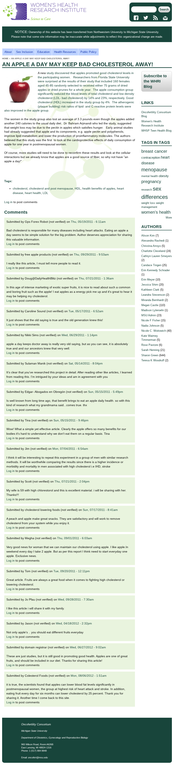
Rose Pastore (149, 344)
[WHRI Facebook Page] (136, 17)
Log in (8, 202)
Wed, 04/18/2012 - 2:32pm (74, 623)
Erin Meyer (148, 279)
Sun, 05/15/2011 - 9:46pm (70, 420)
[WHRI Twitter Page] (145, 17)
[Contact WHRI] (165, 17)
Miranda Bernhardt (152, 300)
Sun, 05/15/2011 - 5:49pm (105, 391)
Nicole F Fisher (150, 320)
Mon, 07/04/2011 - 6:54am (70, 448)
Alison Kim (148, 235)
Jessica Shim (149, 284)
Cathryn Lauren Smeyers (156, 256)
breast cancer (154, 151)
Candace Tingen (151, 265)
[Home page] (44, 19)
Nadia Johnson (150, 325)
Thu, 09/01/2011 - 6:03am (74, 538)
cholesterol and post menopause (51, 188)
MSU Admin (148, 315)
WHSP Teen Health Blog (156, 130)
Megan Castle (149, 305)
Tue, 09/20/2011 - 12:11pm (71, 571)
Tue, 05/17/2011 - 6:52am (86, 311)
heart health (33, 193)
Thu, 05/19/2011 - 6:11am (88, 221)
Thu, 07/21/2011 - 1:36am (96, 278)
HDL (78, 188)
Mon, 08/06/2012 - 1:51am (89, 675)
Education (43, 52)
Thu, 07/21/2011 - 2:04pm (72, 481)
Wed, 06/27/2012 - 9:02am (88, 647)
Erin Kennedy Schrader (155, 270)
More (169, 217)
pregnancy (151, 181)
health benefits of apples (98, 188)
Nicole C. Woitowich (153, 330)
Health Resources (65, 52)
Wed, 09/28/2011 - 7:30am (76, 599)
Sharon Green (149, 355)
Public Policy (88, 52)
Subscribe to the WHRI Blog (155, 81)
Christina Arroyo (151, 245)
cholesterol (20, 188)
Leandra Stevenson (153, 294)
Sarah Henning (150, 350)
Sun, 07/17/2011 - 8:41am (100, 509)
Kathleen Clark (150, 289)
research (146, 189)
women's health (156, 212)
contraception (150, 157)
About (8, 52)
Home (5, 58)
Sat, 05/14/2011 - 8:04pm (86, 363)
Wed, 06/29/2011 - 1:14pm (79, 335)
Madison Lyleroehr (152, 310)
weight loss (148, 203)
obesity (164, 176)
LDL (45, 193)
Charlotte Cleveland (153, 251)
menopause (154, 169)
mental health (149, 176)
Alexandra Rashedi (152, 240)
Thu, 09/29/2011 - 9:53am (91, 254)
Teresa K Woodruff (152, 360)
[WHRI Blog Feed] (155, 17)
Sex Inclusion (24, 52)
